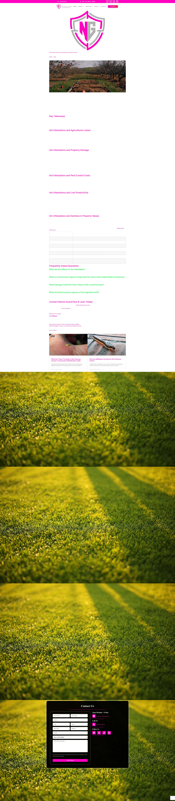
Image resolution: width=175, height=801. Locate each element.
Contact (103, 6)
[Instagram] (111, 1)
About (80, 6)
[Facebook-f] (107, 1)
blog (55, 57)
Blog (96, 6)
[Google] (117, 1)
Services (88, 6)
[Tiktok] (114, 1)
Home (75, 6)
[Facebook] (94, 732)
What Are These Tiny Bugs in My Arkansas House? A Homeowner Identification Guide (66, 360)
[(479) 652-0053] (94, 724)
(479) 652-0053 (100, 724)
